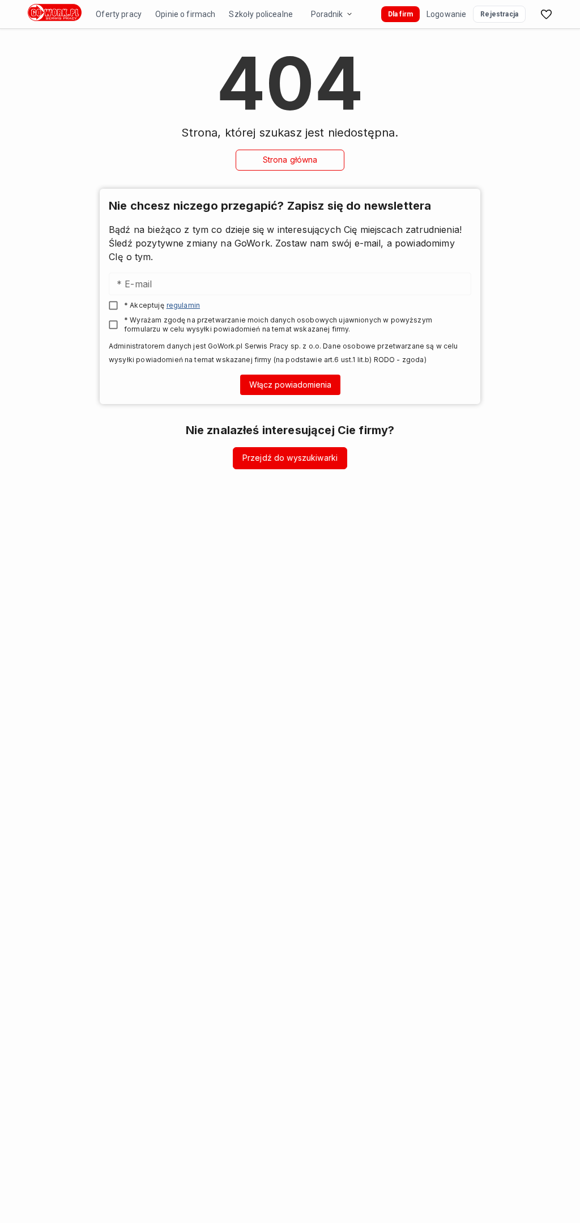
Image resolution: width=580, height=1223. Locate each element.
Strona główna (290, 159)
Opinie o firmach (185, 14)
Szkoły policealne (261, 14)
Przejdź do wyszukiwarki (290, 457)
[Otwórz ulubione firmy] (546, 14)
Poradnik (327, 14)
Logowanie (446, 14)
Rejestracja (499, 14)
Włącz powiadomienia (290, 384)
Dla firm (400, 14)
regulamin (183, 305)
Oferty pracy (119, 14)
